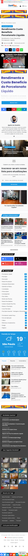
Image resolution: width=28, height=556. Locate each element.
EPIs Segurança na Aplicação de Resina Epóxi (7, 242)
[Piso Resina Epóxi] (14, 481)
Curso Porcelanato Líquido (8, 502)
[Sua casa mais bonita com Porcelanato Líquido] (6, 368)
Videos (3, 320)
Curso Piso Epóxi (6, 308)
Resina (18, 518)
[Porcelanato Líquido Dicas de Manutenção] (14, 470)
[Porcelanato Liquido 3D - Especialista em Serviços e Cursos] (12, 5)
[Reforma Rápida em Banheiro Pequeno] (14, 465)
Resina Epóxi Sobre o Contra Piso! (20, 227)
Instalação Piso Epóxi (6, 507)
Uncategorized (5, 294)
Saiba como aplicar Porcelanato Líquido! (17, 373)
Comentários (22, 361)
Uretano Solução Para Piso (9, 303)
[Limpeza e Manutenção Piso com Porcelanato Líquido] (23, 470)
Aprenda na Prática (7, 286)
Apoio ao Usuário (7, 43)
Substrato (12, 520)
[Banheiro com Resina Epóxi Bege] (5, 460)
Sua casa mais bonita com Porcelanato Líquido (18, 366)
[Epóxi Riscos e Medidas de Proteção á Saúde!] (21, 235)
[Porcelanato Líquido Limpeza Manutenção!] (5, 470)
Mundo (16, 540)
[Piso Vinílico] (6, 389)
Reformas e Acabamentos (8, 322)
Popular (4, 361)
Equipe (12, 540)
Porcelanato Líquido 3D (7, 512)
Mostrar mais (13, 102)
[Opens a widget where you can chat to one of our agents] (22, 553)
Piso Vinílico (5, 296)
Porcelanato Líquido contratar (8, 518)
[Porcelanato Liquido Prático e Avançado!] (7, 221)
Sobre (8, 540)
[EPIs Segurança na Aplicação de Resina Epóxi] (7, 235)
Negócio (4, 327)
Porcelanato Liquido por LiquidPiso (14, 537)
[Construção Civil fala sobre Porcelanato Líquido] (5, 481)
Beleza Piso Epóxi (6, 497)
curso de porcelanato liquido (8, 499)
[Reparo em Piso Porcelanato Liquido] (23, 455)
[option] (14, 148)
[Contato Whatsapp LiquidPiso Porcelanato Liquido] (14, 11)
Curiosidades (5, 289)
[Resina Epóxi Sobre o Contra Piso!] (21, 221)
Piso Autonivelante (17, 507)
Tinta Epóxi (18, 520)
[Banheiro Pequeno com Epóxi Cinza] (14, 460)
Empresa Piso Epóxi (6, 504)
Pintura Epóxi (5, 291)
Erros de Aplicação (6, 318)
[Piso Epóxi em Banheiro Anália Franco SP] (5, 465)
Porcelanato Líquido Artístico (8, 515)
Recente (12, 361)
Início (3, 22)
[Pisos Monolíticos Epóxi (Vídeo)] (5, 487)
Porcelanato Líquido (11, 22)
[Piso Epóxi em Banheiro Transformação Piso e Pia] (5, 455)
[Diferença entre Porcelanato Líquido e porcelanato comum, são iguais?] (6, 395)
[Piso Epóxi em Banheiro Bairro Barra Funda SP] (23, 465)
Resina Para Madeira (7, 301)
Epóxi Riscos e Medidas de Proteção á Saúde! (20, 242)
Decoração (5, 279)
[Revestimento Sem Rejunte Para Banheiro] (23, 460)
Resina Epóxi (5, 520)
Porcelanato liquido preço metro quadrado (18, 380)
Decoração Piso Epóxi (20, 502)
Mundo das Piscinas (7, 299)
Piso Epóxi (4, 276)
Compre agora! (14, 542)
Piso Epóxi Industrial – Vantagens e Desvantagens (14, 311)
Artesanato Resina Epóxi (8, 284)
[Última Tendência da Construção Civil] (5, 475)
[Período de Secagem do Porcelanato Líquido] (14, 487)
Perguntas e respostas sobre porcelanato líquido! (13, 152)
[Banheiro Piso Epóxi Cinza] (14, 455)
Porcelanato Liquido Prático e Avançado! (7, 227)
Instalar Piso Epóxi (16, 504)
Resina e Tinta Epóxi (7, 306)
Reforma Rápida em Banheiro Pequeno (13, 1)
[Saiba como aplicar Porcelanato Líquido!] (6, 375)
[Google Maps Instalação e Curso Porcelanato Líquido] (23, 475)
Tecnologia (21, 540)
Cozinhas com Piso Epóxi (17, 497)
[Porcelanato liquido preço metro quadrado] (6, 382)
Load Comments (14, 249)
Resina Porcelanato (7, 281)
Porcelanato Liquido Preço (8, 315)
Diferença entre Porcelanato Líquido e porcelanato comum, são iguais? (18, 396)
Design (4, 325)
